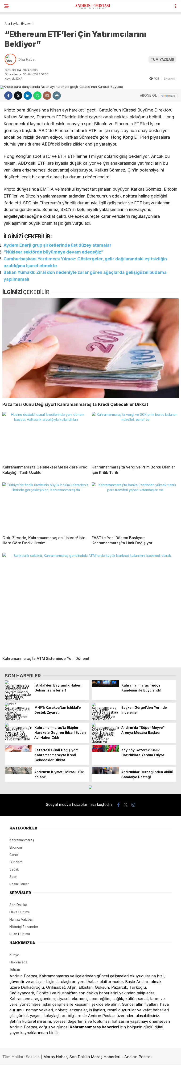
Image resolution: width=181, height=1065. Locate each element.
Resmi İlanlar (19, 884)
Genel (14, 855)
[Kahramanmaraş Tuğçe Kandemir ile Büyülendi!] (105, 686)
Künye (14, 955)
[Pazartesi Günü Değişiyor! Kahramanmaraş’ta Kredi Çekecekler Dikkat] (90, 348)
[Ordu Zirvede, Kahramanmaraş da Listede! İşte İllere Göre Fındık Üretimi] (45, 507)
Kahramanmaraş (21, 840)
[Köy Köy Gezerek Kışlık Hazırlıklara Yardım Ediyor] (105, 751)
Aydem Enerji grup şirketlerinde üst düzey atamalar (57, 245)
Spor (13, 877)
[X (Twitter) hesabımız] (125, 804)
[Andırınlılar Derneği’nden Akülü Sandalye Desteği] (105, 773)
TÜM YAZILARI (162, 59)
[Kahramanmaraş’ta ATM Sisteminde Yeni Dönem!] (90, 603)
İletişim (14, 969)
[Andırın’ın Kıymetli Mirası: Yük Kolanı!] (18, 773)
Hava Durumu (19, 912)
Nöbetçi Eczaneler (23, 927)
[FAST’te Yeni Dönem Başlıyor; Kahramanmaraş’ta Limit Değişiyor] (135, 507)
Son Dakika (18, 905)
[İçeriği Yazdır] (57, 95)
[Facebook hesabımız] (118, 804)
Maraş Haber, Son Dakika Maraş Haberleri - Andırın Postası (97, 1056)
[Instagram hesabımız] (133, 804)
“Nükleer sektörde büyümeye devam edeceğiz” (54, 251)
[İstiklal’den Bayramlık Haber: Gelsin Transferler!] (18, 699)
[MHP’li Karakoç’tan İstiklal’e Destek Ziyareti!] (18, 719)
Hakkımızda (18, 962)
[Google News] (168, 95)
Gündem (15, 862)
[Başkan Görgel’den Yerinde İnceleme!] (105, 719)
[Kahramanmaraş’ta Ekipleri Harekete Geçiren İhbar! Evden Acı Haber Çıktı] (18, 739)
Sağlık (14, 869)
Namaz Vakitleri (21, 919)
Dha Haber (27, 59)
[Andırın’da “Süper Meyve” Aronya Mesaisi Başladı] (105, 741)
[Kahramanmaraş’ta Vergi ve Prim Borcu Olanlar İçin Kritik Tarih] (135, 436)
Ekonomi (170, 78)
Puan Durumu (19, 934)
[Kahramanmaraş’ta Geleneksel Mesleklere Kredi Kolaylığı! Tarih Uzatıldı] (45, 436)
